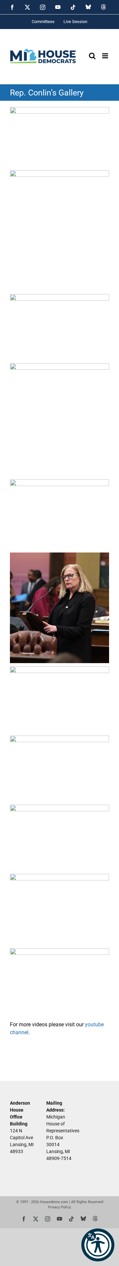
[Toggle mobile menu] (105, 55)
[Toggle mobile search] (92, 55)
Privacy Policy (59, 1207)
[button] (97, 1244)
